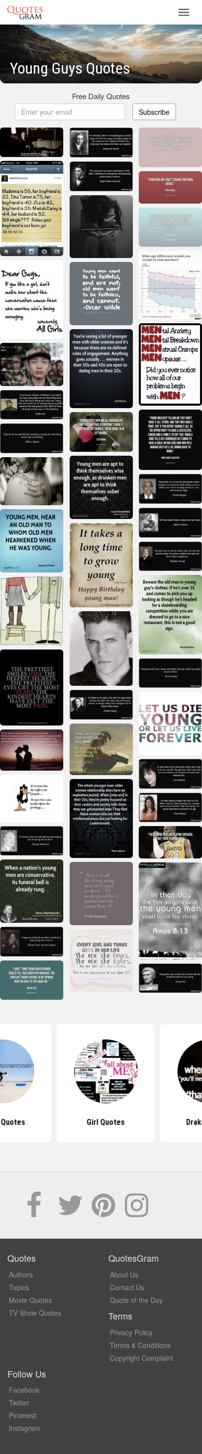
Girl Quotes (101, 1122)
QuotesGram (25, 12)
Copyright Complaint (141, 1358)
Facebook (24, 1390)
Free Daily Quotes (101, 96)
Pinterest (22, 1415)
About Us (124, 1274)
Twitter (19, 1402)
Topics (19, 1287)
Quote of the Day (136, 1300)
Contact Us (127, 1287)
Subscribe (154, 112)
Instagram (24, 1428)
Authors (21, 1274)
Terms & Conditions (140, 1345)
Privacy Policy (131, 1332)
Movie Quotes (30, 1300)
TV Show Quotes (35, 1313)
